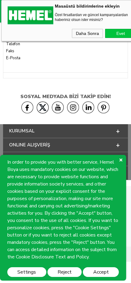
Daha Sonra (87, 33)
